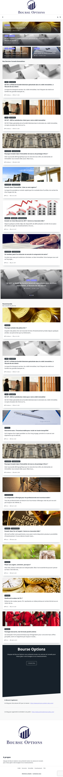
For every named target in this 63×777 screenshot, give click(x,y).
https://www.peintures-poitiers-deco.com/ (41, 703)
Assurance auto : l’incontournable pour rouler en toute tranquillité (26, 430)
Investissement (16, 151)
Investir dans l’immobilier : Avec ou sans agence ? (21, 187)
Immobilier (11, 36)
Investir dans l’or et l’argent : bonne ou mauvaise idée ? (22, 531)
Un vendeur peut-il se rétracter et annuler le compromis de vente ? (26, 254)
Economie (7, 25)
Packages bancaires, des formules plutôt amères (20, 632)
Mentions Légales (27, 773)
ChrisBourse (8, 30)
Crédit (6, 36)
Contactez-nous (31, 663)
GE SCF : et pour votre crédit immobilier (25, 120)
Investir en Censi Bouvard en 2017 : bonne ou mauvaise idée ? (25, 221)
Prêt (44, 768)
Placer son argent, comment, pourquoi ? (18, 565)
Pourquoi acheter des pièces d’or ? (15, 28)
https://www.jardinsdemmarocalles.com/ (43, 712)
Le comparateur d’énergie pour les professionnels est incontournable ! (27, 497)
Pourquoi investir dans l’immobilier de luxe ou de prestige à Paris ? (26, 154)
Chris (36, 55)
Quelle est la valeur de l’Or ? (14, 598)
